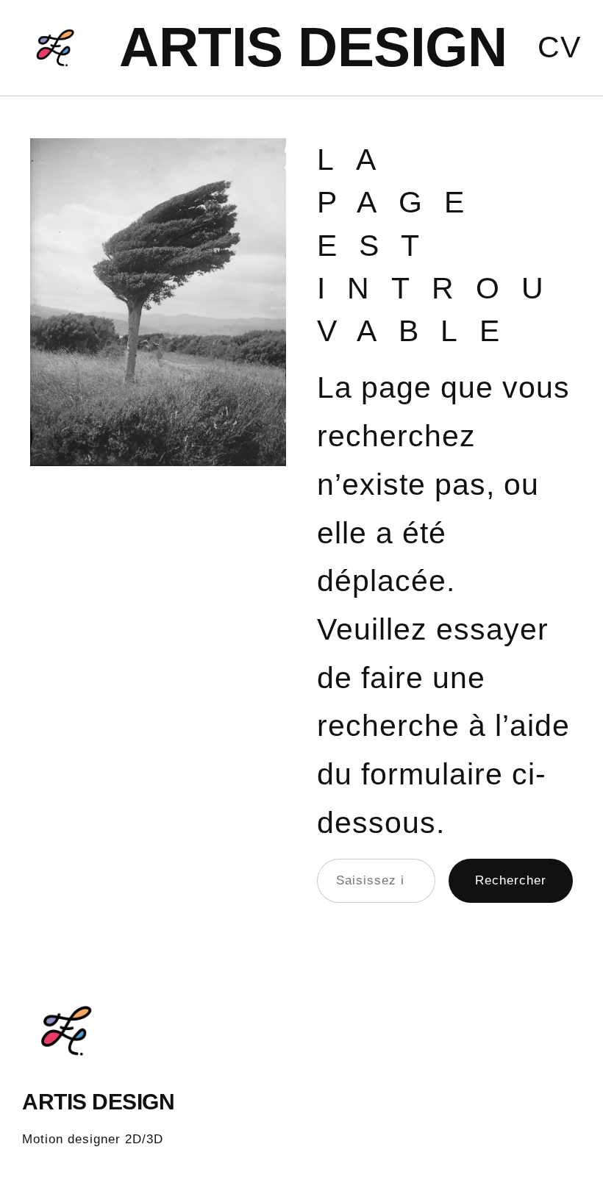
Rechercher (510, 880)
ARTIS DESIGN (313, 47)
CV (559, 47)
